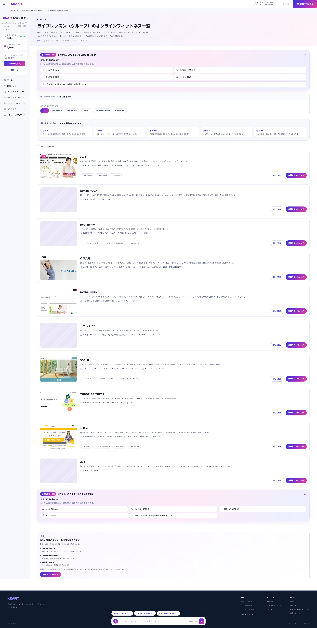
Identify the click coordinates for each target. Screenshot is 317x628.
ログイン (286, 4)
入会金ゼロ (86, 110)
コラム (269, 609)
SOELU (84, 360)
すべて (44, 110)
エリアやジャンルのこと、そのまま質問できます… (140, 621)
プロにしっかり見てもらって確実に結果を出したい (64, 84)
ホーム (8, 80)
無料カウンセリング (296, 175)
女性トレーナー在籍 (102, 110)
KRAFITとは (294, 601)
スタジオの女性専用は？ (145, 613)
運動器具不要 (72, 110)
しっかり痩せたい (51, 70)
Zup (82, 462)
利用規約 (307, 624)
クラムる (85, 258)
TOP (38, 41)
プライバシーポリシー (293, 624)
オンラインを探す (15, 115)
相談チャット (11, 85)
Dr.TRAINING (88, 292)
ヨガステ (85, 428)
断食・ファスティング (249, 614)
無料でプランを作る (50, 574)
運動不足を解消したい (52, 77)
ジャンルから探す (247, 601)
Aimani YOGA (88, 190)
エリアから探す (246, 605)
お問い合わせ (295, 613)
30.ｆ (83, 156)
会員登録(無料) (14, 63)
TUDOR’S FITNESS (92, 394)
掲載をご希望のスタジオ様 (300, 609)
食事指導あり (120, 110)
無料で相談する (305, 3)
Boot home (87, 224)
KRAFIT (16, 4)
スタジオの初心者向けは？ (168, 613)
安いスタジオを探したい (122, 613)
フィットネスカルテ (14, 91)
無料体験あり (57, 110)
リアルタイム (88, 326)
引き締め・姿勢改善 (185, 70)
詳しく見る (277, 175)
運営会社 (293, 605)
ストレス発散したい (185, 77)
